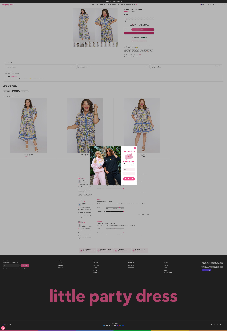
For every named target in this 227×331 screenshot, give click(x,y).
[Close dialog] (135, 148)
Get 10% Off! (129, 179)
